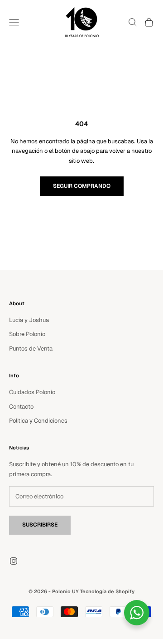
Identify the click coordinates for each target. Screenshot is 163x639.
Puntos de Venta (31, 348)
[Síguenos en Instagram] (13, 561)
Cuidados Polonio (32, 392)
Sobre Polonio (27, 334)
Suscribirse (40, 524)
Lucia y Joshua (29, 320)
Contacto (21, 406)
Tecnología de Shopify (107, 591)
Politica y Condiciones (38, 420)
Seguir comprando (81, 186)
